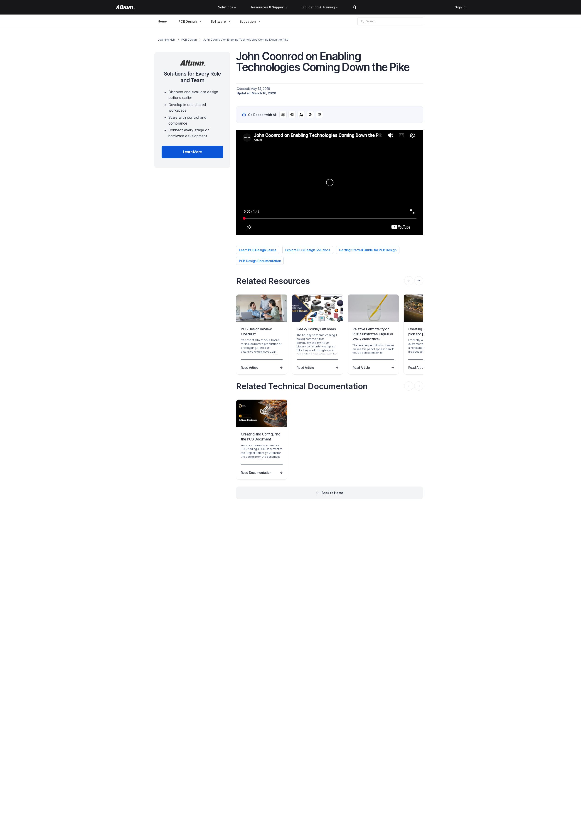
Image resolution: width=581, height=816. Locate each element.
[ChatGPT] (283, 114)
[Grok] (319, 114)
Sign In (460, 7)
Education (248, 21)
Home (162, 21)
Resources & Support (268, 7)
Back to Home (332, 493)
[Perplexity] (292, 114)
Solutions (225, 7)
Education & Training (319, 7)
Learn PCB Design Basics (257, 250)
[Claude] (301, 114)
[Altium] (125, 7)
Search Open (354, 7)
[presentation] (418, 280)
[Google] (310, 114)
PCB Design (187, 21)
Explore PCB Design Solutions (307, 250)
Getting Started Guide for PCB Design (367, 250)
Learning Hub (166, 39)
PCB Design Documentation (260, 261)
